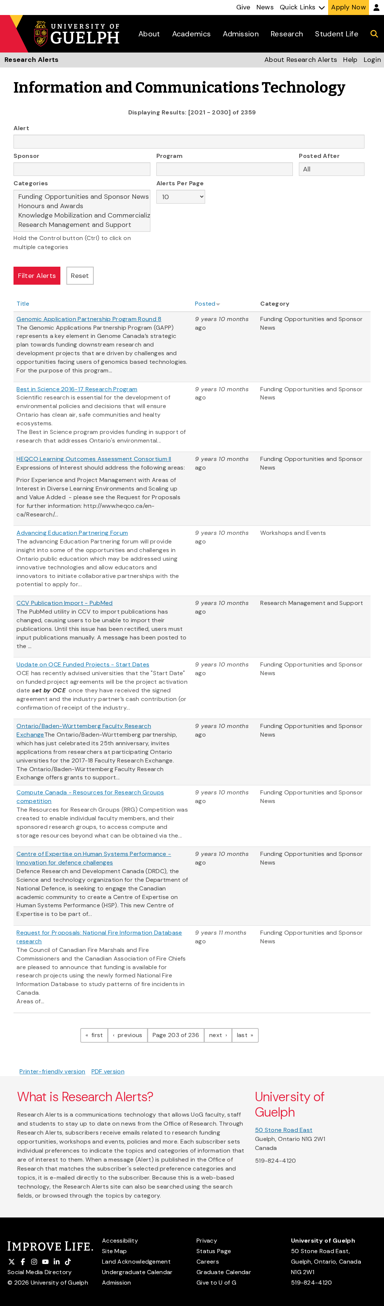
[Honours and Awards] (82, 206)
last (248, 1035)
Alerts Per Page (180, 183)
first (99, 1035)
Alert (21, 128)
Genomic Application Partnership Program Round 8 (88, 319)
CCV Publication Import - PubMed (64, 603)
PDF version (108, 1071)
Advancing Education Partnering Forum (72, 533)
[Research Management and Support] (82, 225)
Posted (205, 304)
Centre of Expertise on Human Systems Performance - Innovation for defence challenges (93, 858)
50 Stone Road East (283, 1130)
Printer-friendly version (52, 1071)
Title (22, 304)
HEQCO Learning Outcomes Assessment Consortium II (93, 459)
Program (169, 156)
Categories (31, 183)
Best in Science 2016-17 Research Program (76, 389)
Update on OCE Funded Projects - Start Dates (82, 664)
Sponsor (26, 156)
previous (131, 1035)
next (220, 1035)
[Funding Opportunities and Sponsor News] (82, 196)
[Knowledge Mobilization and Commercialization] (82, 215)
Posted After (319, 156)
